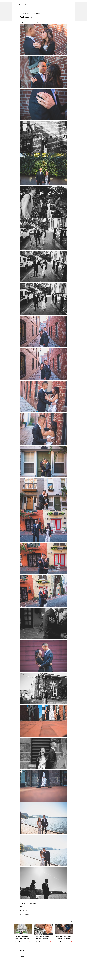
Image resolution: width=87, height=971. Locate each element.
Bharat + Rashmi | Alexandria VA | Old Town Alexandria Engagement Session (63, 937)
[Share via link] (30, 910)
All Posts (15, 5)
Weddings (21, 5)
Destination (27, 5)
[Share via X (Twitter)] (23, 910)
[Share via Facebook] (20, 910)
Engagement (34, 5)
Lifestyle (40, 5)
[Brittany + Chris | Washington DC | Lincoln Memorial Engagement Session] (43, 929)
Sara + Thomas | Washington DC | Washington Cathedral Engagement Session (21, 937)
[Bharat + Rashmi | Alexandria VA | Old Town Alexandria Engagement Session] (64, 929)
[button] (71, 4)
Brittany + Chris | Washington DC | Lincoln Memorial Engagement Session (43, 937)
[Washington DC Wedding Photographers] (23, 929)
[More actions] (66, 13)
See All (72, 921)
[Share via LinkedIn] (26, 910)
